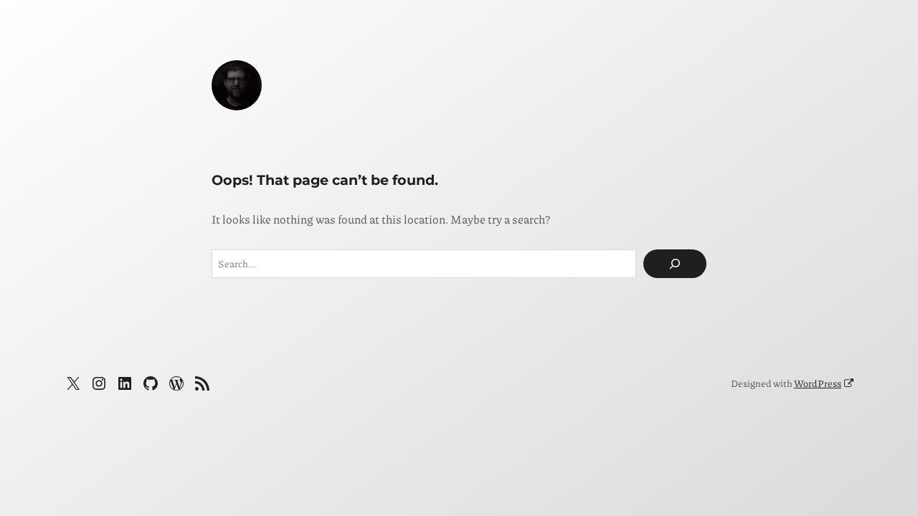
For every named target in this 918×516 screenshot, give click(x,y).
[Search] (674, 263)
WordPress (817, 383)
